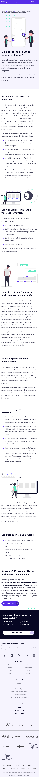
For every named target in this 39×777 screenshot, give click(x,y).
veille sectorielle (23, 513)
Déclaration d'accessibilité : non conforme (19, 775)
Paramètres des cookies (29, 772)
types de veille (12, 513)
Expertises (11, 11)
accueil (3, 11)
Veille (17, 11)
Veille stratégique (26, 11)
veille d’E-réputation (25, 516)
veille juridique (11, 516)
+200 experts (4, 2)
